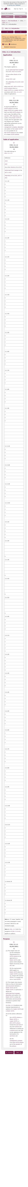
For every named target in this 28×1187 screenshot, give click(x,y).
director (16, 74)
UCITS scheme (8, 88)
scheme (17, 1026)
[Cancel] (26, 35)
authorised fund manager (16, 69)
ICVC (19, 71)
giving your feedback (14, 5)
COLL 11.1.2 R (17, 92)
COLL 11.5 (11, 1005)
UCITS (11, 977)
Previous (10, 1052)
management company (10, 127)
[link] (7, 9)
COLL (22, 20)
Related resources (10, 47)
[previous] (7, 32)
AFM (11, 115)
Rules (6, 44)
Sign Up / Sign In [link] (18, 8)
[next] (20, 32)
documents (11, 985)
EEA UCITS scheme (15, 112)
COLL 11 (5, 22)
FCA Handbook (13, 20)
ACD (6, 164)
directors (13, 167)
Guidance (13, 44)
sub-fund (18, 1024)
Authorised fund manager (12, 170)
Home (4, 20)
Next (17, 1052)
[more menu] (26, 8)
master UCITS (18, 90)
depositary (12, 81)
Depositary (8, 175)
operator (6, 115)
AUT (10, 71)
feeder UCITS (8, 90)
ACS (13, 71)
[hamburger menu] (2, 9)
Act (11, 965)
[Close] (25, 1)
